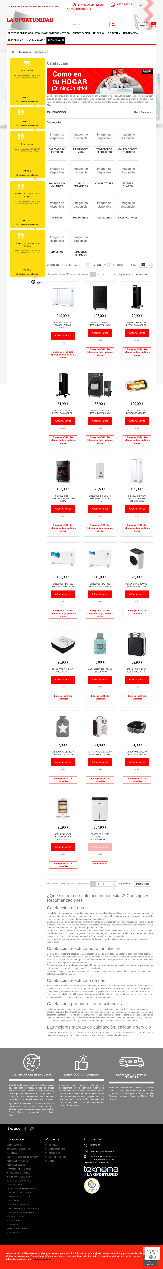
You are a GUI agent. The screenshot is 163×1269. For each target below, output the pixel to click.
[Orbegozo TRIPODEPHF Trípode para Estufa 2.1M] (100, 470)
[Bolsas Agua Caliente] (57, 170)
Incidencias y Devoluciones (19, 1177)
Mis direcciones (52, 1153)
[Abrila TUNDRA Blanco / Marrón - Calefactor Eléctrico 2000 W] (100, 726)
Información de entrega (18, 1173)
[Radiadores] (104, 205)
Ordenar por (53, 265)
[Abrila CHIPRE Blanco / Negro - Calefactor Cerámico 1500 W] (137, 558)
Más (49, 105)
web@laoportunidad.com (79, 9)
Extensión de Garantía (17, 1205)
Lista (151, 267)
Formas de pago (14, 1185)
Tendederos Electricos (104, 151)
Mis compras (51, 1145)
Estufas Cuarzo (127, 185)
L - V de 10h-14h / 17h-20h (91, 5)
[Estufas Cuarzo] (128, 170)
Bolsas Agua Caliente (57, 185)
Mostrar (97, 265)
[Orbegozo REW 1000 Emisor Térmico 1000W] (100, 558)
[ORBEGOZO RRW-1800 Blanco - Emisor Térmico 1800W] (63, 297)
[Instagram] (32, 1129)
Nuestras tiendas (15, 1145)
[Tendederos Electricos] (104, 136)
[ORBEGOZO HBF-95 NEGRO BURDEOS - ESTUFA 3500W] (63, 470)
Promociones (56, 40)
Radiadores (104, 217)
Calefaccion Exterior (57, 151)
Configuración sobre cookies (149, 1261)
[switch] (152, 1257)
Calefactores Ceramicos (127, 151)
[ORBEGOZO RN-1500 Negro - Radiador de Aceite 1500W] (63, 385)
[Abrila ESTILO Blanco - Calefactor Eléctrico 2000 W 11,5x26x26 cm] (63, 644)
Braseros (57, 251)
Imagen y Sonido (35, 40)
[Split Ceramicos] (81, 170)
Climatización (81, 33)
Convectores (104, 183)
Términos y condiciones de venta (22, 1157)
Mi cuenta (52, 1139)
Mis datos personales (55, 1157)
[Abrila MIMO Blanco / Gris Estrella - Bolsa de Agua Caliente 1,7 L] (63, 726)
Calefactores (127, 217)
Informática (130, 33)
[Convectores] (104, 170)
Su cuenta (142, 22)
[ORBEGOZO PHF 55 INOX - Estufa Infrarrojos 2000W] (137, 385)
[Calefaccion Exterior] (57, 136)
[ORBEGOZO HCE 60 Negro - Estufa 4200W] (100, 385)
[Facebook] (25, 1129)
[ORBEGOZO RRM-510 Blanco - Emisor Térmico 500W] (137, 470)
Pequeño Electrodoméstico (52, 33)
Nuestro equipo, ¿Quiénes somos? (23, 1209)
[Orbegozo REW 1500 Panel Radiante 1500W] (63, 558)
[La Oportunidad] (30, 18)
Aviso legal (12, 1153)
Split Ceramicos (81, 185)
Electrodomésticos (20, 33)
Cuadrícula (143, 267)
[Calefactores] (128, 205)
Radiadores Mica (80, 151)
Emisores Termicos (80, 253)
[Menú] (158, 1249)
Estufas (57, 217)
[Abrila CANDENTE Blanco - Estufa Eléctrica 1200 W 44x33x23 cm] (63, 809)
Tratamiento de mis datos (19, 1169)
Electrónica (15, 40)
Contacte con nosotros (18, 1149)
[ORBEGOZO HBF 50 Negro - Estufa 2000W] (100, 297)
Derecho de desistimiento (19, 1181)
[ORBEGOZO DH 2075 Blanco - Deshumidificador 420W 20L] (100, 809)
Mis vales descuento (55, 1149)
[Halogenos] (81, 205)
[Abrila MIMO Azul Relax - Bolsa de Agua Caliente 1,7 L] (100, 644)
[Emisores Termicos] (81, 239)
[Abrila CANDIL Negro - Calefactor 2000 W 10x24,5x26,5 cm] (137, 726)
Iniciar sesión (141, 26)
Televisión (99, 33)
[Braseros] (57, 239)
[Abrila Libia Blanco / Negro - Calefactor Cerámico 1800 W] (137, 644)
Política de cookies (16, 1165)
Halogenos (80, 217)
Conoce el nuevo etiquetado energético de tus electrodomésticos (20, 1217)
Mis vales (49, 1161)
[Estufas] (57, 205)
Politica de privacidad (17, 1161)
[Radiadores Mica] (81, 136)
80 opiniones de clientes (27, 101)
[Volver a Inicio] (13, 52)
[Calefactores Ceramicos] (128, 136)
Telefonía (114, 33)
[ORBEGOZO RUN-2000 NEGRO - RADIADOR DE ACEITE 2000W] (137, 297)
